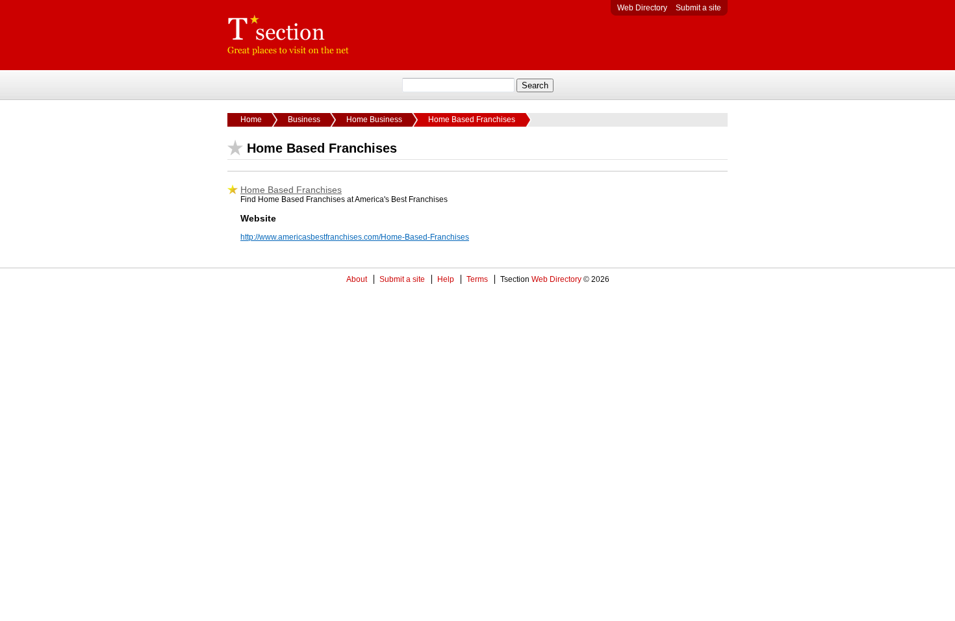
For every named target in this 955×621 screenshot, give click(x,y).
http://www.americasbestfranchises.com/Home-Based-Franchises (354, 237)
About (356, 279)
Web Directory (642, 7)
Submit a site (698, 7)
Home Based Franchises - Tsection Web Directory (288, 34)
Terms (477, 279)
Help (445, 279)
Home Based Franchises (291, 189)
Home (251, 119)
